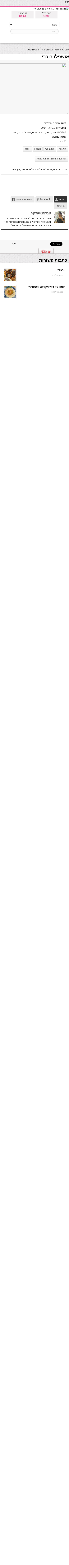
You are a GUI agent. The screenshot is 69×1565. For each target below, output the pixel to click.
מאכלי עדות (38, 132)
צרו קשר (61, 205)
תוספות (49, 49)
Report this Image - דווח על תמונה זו (51, 159)
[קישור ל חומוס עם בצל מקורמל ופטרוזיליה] (9, 297)
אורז (43, 49)
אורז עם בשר (49, 149)
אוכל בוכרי (62, 149)
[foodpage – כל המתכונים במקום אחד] (50, 8)
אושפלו (27, 149)
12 (61, 141)
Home (57, 49)
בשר (48, 132)
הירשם (22, 16)
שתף (14, 243)
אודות (62, 199)
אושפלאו (37, 149)
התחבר (46, 16)
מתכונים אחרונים (24, 199)
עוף (14, 132)
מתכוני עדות (24, 132)
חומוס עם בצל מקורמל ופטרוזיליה (46, 287)
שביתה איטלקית (52, 123)
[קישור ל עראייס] (9, 281)
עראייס (61, 270)
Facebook (45, 199)
